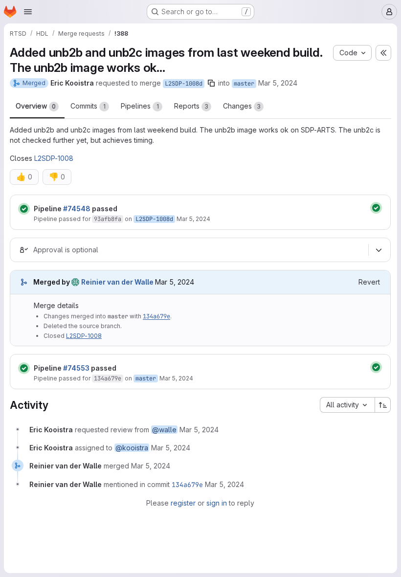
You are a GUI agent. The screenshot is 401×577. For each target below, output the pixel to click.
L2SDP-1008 (53, 158)
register (183, 503)
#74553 (76, 368)
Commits (88, 106)
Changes (242, 106)
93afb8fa (107, 219)
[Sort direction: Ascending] (383, 405)
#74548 (76, 208)
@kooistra (131, 448)
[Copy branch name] (211, 83)
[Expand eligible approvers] (378, 250)
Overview (36, 106)
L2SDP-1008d (183, 84)
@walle (164, 429)
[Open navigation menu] (28, 12)
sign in (216, 503)
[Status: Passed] (24, 209)
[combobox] (347, 405)
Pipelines (140, 106)
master (244, 84)
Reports (191, 106)
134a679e (156, 316)
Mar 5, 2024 (277, 83)
